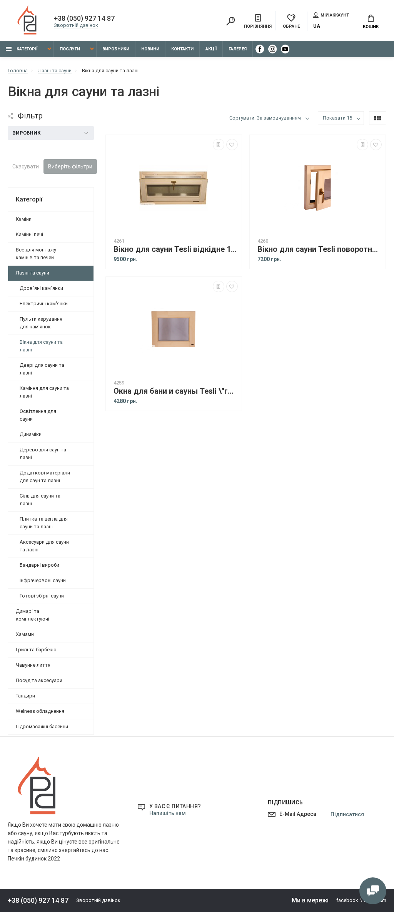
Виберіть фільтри (70, 166)
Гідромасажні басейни (42, 726)
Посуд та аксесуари (39, 680)
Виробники (115, 49)
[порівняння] (218, 144)
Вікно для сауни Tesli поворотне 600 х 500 (319, 249)
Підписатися (347, 814)
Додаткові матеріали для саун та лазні (45, 476)
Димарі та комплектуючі (32, 615)
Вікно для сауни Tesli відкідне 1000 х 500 (176, 249)
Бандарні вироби (39, 565)
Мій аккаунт (335, 15)
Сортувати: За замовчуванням (265, 118)
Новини (150, 49)
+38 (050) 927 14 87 (84, 18)
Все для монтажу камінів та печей (36, 253)
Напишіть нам (167, 813)
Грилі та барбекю (36, 649)
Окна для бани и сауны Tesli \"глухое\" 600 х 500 (176, 391)
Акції (211, 49)
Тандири (25, 696)
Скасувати (25, 166)
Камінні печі (29, 234)
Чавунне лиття (33, 665)
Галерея (238, 49)
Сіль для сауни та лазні (40, 499)
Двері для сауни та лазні (42, 369)
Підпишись (285, 802)
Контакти (182, 49)
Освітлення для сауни (38, 415)
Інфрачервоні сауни (43, 580)
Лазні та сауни (32, 273)
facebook (347, 900)
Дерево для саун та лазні (43, 453)
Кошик (371, 26)
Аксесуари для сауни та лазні (44, 546)
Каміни (24, 219)
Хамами (25, 634)
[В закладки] (232, 144)
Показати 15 (337, 118)
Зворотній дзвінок (76, 25)
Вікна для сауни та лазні (41, 346)
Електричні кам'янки (44, 303)
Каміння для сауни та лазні (44, 392)
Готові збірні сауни (42, 596)
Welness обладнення (40, 711)
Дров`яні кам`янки (41, 288)
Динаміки (31, 434)
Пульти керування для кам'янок (41, 323)
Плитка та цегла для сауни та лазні (44, 522)
